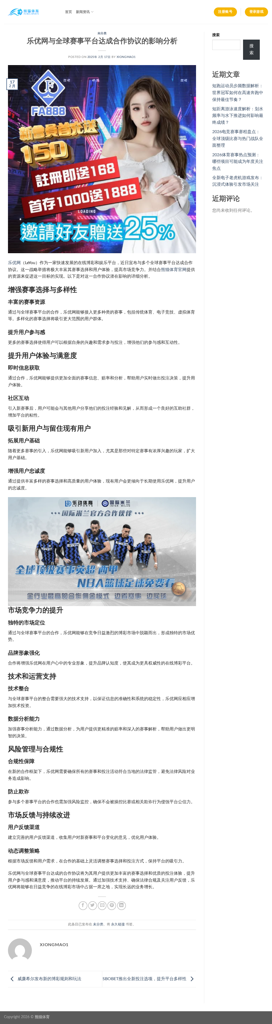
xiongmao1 (126, 57)
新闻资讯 (83, 12)
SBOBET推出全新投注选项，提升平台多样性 (145, 979)
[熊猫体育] (30, 12)
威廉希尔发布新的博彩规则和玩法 (48, 979)
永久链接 (118, 924)
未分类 (102, 33)
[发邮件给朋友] (102, 905)
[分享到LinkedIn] (121, 905)
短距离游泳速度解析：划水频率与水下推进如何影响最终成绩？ (237, 116)
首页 (68, 12)
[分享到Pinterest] (111, 905)
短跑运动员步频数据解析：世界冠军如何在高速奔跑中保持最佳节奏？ (237, 92)
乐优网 (14, 263)
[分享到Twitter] (92, 905)
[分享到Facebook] (83, 905)
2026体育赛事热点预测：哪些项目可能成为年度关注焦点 (237, 162)
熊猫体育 (42, 1017)
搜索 (216, 35)
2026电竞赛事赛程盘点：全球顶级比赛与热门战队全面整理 (237, 138)
